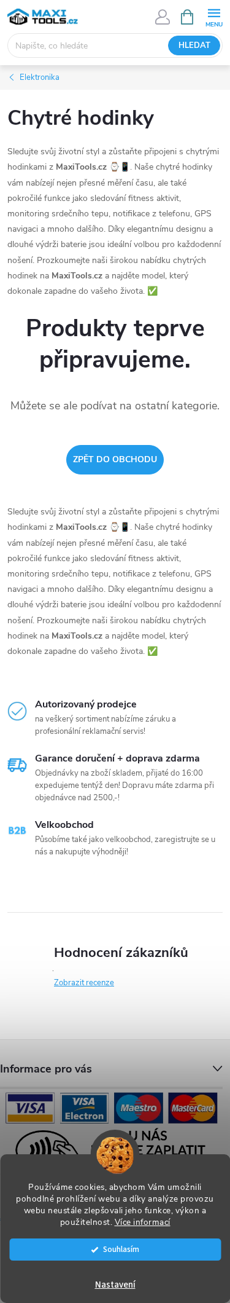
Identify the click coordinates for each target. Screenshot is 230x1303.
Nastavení (115, 1284)
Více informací (143, 1222)
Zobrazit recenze (84, 982)
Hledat (194, 45)
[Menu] (213, 16)
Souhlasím (121, 1249)
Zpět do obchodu (115, 459)
